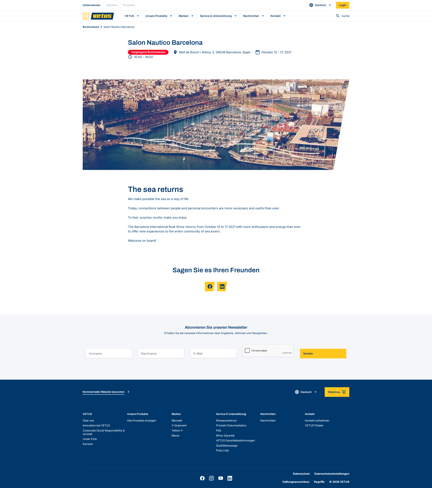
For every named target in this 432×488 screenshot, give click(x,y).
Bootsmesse (91, 27)
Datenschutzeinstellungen (331, 473)
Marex (176, 435)
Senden (308, 353)
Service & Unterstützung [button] (216, 16)
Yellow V (177, 430)
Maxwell (177, 420)
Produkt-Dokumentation (231, 425)
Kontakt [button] (276, 16)
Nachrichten (268, 420)
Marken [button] (183, 16)
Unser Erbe (90, 439)
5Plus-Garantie (225, 435)
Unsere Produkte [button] (156, 16)
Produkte (129, 5)
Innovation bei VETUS (96, 425)
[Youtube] (220, 478)
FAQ (218, 430)
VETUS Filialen (314, 425)
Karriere (112, 5)
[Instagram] (211, 478)
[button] (320, 5)
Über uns (88, 420)
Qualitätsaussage (226, 445)
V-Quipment (179, 425)
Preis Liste (222, 450)
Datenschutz (301, 473)
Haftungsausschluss (295, 481)
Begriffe (319, 481)
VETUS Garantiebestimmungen (235, 440)
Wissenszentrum (226, 420)
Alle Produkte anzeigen (141, 420)
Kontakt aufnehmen (317, 420)
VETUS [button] (129, 16)
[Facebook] (202, 478)
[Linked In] (229, 478)
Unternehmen (91, 5)
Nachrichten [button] (251, 16)
